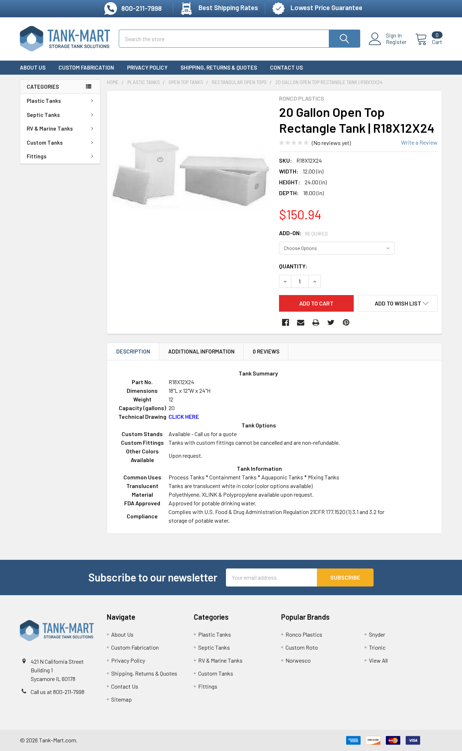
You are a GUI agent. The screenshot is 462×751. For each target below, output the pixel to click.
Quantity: (293, 266)
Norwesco (298, 660)
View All (378, 660)
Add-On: (303, 232)
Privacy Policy (147, 67)
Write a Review (419, 142)
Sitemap (121, 699)
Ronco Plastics (304, 634)
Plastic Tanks (44, 100)
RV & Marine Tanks (50, 128)
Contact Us (286, 67)
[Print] (315, 322)
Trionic (377, 647)
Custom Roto (302, 647)
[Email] (300, 322)
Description (133, 351)
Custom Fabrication (86, 67)
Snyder (377, 634)
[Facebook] (285, 322)
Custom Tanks (45, 142)
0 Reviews (266, 351)
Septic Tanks (43, 114)
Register (396, 42)
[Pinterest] (346, 322)
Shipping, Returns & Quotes (218, 67)
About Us (32, 67)
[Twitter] (330, 322)
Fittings (37, 156)
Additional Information (201, 351)
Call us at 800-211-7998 (57, 691)
